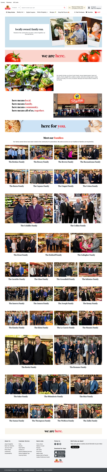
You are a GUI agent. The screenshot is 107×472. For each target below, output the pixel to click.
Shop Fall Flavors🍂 (63, 12)
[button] (99, 12)
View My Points (23, 455)
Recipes (38, 447)
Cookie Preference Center (43, 457)
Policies (20, 470)
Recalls (20, 446)
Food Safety (22, 447)
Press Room (8, 449)
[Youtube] (60, 444)
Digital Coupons (30, 12)
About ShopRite (9, 444)
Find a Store (39, 444)
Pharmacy (9, 2)
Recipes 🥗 (53, 12)
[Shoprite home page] (8, 7)
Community (8, 451)
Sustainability (8, 453)
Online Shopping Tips (24, 453)
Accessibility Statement (29, 470)
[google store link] (59, 457)
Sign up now (75, 447)
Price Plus (39, 451)
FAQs (20, 444)
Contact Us (21, 449)
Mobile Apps (39, 453)
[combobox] (16, 8)
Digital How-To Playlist (42, 455)
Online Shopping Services (25, 451)
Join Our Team (8, 447)
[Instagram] (58, 444)
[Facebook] (55, 444)
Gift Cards (15, 2)
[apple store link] (59, 453)
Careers (3, 2)
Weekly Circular (40, 446)
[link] (79, 12)
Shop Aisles (11, 12)
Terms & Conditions (48, 470)
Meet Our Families (9, 446)
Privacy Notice (39, 470)
